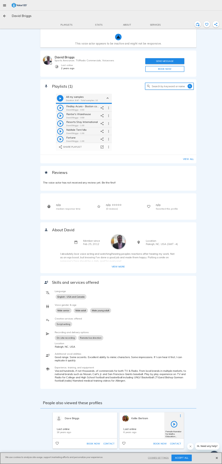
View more (118, 266)
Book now (93, 443)
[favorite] (206, 24)
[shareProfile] (216, 24)
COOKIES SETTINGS (158, 458)
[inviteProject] (197, 24)
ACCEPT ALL (181, 458)
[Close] (216, 458)
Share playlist (72, 146)
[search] (148, 86)
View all (188, 159)
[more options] (108, 107)
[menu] (4, 5)
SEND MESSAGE (165, 61)
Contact (109, 443)
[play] (60, 107)
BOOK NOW (164, 68)
